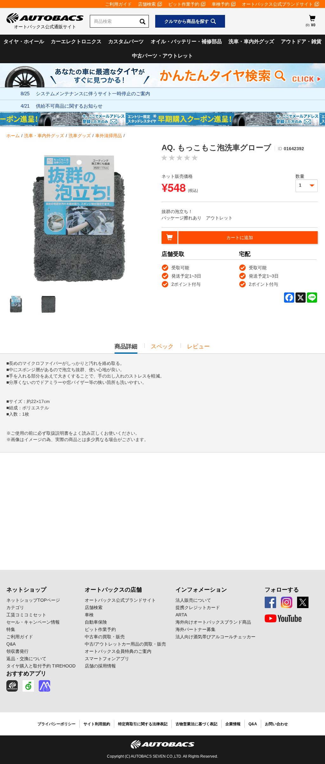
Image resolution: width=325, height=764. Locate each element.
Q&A (11, 644)
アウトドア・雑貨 (301, 41)
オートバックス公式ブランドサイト (277, 4)
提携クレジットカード (198, 607)
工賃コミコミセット (26, 614)
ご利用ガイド (118, 4)
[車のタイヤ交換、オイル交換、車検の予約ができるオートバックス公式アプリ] (12, 686)
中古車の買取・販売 (105, 636)
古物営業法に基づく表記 (196, 724)
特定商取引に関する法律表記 (143, 724)
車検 (89, 614)
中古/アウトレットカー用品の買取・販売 (125, 644)
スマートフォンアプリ (107, 658)
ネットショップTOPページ (33, 600)
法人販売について (193, 600)
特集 (10, 629)
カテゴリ (15, 607)
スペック (162, 346)
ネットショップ (26, 589)
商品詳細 (126, 348)
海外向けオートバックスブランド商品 (213, 622)
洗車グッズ (80, 135)
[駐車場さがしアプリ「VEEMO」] (28, 686)
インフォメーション (201, 589)
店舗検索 (147, 4)
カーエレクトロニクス (76, 41)
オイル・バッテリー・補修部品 (186, 41)
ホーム (13, 135)
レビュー (198, 346)
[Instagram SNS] (286, 602)
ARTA (181, 614)
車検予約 (220, 4)
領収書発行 (17, 651)
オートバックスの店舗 (113, 589)
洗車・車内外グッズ (251, 41)
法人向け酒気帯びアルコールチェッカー (215, 636)
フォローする (282, 589)
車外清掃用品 (108, 135)
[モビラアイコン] (44, 686)
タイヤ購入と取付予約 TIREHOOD (41, 665)
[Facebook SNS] (270, 602)
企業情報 (233, 724)
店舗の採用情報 (100, 665)
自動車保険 (96, 622)
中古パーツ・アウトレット (162, 55)
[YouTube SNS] (283, 618)
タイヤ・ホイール (23, 41)
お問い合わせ (276, 724)
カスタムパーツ (126, 41)
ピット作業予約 (183, 4)
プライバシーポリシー (56, 724)
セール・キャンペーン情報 (33, 622)
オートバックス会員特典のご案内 (118, 651)
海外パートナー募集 (196, 629)
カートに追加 (239, 237)
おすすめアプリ (26, 673)
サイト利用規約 (96, 724)
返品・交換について (26, 658)
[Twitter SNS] (302, 602)
